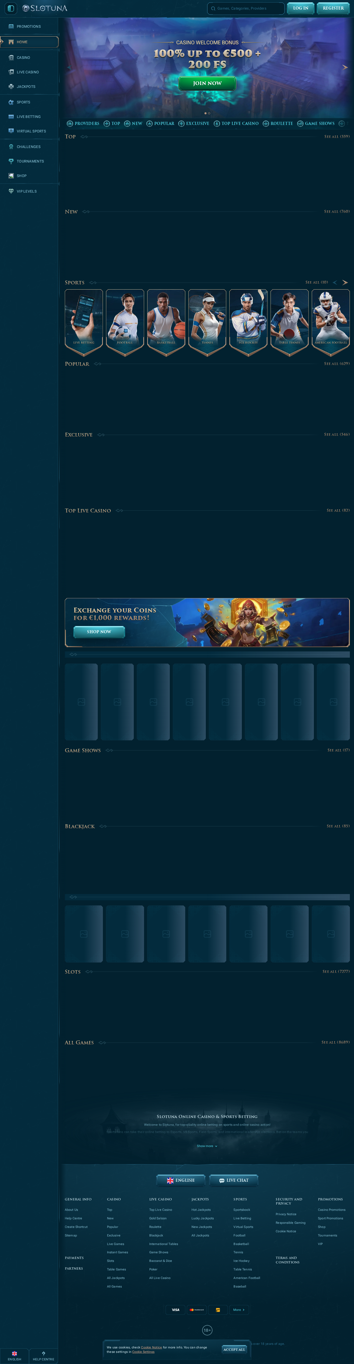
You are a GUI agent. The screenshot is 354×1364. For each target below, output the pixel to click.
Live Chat (237, 1180)
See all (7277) (336, 971)
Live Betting (242, 1218)
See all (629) (337, 364)
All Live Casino (160, 1278)
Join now (207, 83)
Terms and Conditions (288, 1260)
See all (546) (337, 434)
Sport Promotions (330, 1218)
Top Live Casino (88, 511)
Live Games (115, 1244)
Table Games (116, 1269)
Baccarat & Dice (160, 1261)
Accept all (234, 1349)
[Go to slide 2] (209, 113)
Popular (77, 364)
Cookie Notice (286, 1231)
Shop (321, 1227)
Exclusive (79, 435)
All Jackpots (116, 1278)
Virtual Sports (243, 1227)
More (237, 1310)
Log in (300, 8)
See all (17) (339, 750)
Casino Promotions (331, 1210)
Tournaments (327, 1235)
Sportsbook (241, 1210)
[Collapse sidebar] (11, 8)
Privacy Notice (286, 1214)
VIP (320, 1244)
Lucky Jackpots (203, 1218)
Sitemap (71, 1235)
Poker (153, 1269)
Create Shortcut (76, 1227)
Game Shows (83, 750)
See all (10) (317, 282)
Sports (74, 282)
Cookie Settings (143, 1352)
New (71, 212)
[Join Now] (207, 73)
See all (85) (338, 826)
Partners (74, 1269)
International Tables (163, 1244)
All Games (79, 1042)
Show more (205, 1146)
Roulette (155, 1227)
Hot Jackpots (201, 1210)
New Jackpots (202, 1227)
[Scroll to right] (345, 67)
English (185, 1180)
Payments (74, 1258)
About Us (71, 1210)
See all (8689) (336, 1042)
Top (70, 136)
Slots (73, 972)
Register (333, 8)
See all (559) (337, 136)
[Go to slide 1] (205, 113)
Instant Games (117, 1252)
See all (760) (337, 211)
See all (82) (338, 510)
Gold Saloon (158, 1218)
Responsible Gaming (291, 1223)
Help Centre (73, 1218)
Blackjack (80, 826)
